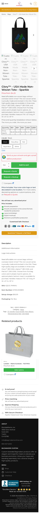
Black (5, 142)
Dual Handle (19, 311)
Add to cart (24, 165)
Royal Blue (7, 146)
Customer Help (10, 472)
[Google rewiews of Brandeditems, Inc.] (19, 490)
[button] (35, 3)
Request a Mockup (11, 177)
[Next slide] (33, 35)
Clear (3, 150)
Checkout (8, 476)
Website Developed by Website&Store (25, 508)
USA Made (25, 314)
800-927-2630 (7, 444)
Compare (8, 183)
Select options (19, 370)
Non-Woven (29, 311)
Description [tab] (6, 243)
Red (23, 142)
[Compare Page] (13, 183)
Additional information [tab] (11, 248)
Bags (9, 14)
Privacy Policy (31, 498)
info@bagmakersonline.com (12, 440)
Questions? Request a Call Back (19, 233)
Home (4, 14)
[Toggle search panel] (31, 4)
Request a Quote (10, 171)
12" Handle (11, 311)
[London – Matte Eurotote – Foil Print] (19, 342)
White (17, 146)
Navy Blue (14, 142)
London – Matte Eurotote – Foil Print (17, 363)
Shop (7, 468)
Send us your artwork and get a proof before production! (21, 157)
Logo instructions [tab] (8, 253)
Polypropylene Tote (14, 314)
